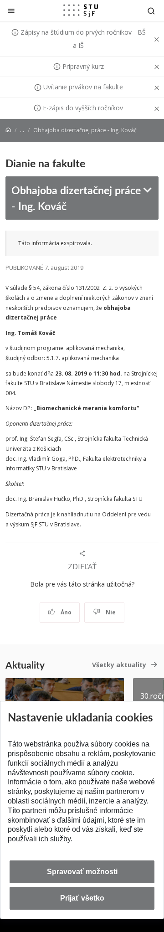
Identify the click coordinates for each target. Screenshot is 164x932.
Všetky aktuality (119, 664)
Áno (65, 612)
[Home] (8, 130)
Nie (110, 612)
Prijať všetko (82, 898)
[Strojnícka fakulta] (80, 10)
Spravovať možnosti (82, 871)
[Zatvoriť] (11, 10)
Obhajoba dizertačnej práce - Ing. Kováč (76, 197)
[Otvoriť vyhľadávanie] (151, 10)
